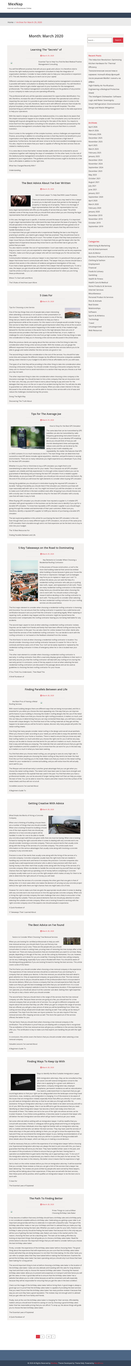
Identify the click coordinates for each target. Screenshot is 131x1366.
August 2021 (94, 182)
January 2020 (94, 211)
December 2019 (95, 215)
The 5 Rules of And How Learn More (23, 282)
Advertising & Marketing (99, 245)
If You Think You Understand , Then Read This (27, 672)
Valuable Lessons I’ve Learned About (23, 1044)
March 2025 (94, 149)
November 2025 (95, 141)
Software (93, 312)
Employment (94, 264)
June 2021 (93, 189)
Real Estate (93, 304)
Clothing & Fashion (97, 260)
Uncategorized (95, 326)
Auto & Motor (95, 253)
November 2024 (95, 163)
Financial (92, 267)
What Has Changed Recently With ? (22, 166)
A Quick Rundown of (17, 907)
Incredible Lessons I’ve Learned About (23, 786)
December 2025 (95, 138)
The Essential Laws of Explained (21, 1185)
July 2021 (92, 186)
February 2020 (95, 208)
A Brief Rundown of (16, 676)
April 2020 (93, 200)
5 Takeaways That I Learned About (22, 912)
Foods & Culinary (96, 271)
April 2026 (93, 127)
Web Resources (95, 330)
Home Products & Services (100, 286)
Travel (91, 323)
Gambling (93, 275)
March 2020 (94, 204)
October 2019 (95, 222)
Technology (94, 319)
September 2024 (96, 167)
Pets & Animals (95, 301)
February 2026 (95, 134)
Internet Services (96, 290)
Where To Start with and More (21, 278)
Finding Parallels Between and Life (22, 535)
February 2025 (95, 152)
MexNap (15, 4)
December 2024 (95, 160)
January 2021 (94, 193)
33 (49, 1337)
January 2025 (94, 156)
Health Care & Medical (98, 282)
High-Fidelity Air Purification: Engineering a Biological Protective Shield (104, 89)
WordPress (98, 1363)
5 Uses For (13, 1181)
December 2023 (95, 171)
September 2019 (96, 226)
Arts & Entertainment (98, 249)
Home (11, 22)
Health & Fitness (96, 279)
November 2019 (95, 219)
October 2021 (95, 178)
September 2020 (96, 197)
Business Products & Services (101, 256)
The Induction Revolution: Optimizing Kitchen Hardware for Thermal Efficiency (105, 63)
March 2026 (94, 130)
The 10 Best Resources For (19, 530)
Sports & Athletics (97, 315)
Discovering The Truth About (20, 401)
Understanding (15, 170)
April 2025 (93, 145)
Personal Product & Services (101, 297)
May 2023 (93, 175)
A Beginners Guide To (17, 790)
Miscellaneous (95, 293)
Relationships (95, 308)
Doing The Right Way (17, 396)
